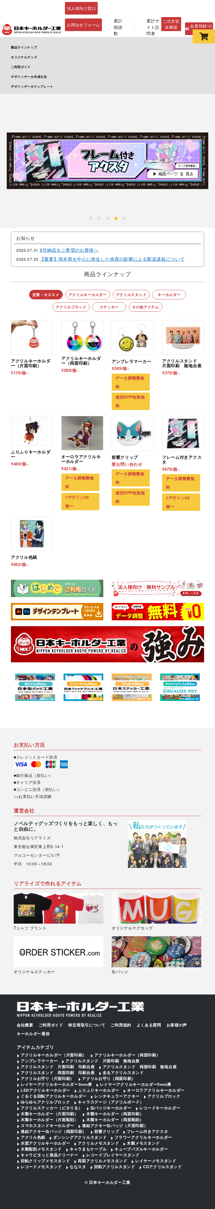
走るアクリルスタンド (123, 1072)
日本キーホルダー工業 (109, 1182)
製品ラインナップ (24, 47)
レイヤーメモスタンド (155, 1161)
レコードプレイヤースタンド (113, 1155)
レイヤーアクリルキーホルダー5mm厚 (135, 1084)
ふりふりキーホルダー (98, 1090)
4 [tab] (116, 219)
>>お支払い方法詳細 (33, 796)
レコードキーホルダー (160, 1108)
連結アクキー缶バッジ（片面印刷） (115, 1125)
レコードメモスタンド (41, 1166)
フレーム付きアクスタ (147, 1131)
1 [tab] (91, 219)
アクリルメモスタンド (98, 1143)
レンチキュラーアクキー (117, 1096)
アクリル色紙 (33, 1137)
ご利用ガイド (21, 66)
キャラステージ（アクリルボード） (111, 1102)
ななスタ (78, 1166)
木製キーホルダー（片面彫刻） (49, 1119)
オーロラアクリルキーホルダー (156, 1090)
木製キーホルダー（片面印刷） (49, 1114)
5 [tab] (124, 219)
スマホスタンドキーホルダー (47, 1125)
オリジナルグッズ (24, 57)
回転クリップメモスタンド (45, 1161)
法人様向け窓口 (81, 8)
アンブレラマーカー (39, 1061)
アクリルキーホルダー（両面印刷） (127, 1055)
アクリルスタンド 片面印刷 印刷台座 (58, 1066)
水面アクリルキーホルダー (45, 1143)
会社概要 (25, 1025)
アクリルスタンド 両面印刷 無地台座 (140, 1066)
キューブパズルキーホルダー (141, 1149)
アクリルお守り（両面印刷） (108, 1078)
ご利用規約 (121, 1025)
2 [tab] (99, 219)
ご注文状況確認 (171, 24)
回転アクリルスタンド (114, 1166)
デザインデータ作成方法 (29, 76)
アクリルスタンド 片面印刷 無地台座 (103, 1061)
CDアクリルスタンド (162, 1166)
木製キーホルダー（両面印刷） (115, 1114)
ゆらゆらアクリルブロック (45, 1102)
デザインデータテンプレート (32, 86)
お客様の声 (177, 1025)
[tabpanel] (107, 161)
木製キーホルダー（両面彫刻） (115, 1119)
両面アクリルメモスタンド (102, 1161)
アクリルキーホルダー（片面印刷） (54, 1055)
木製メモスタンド (143, 1143)
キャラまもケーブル (88, 1149)
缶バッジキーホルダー (111, 1108)
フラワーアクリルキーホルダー (143, 1137)
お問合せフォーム (83, 24)
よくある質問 (149, 1025)
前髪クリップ (106, 1131)
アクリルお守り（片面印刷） (47, 1078)
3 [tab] (107, 219)
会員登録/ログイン (201, 28)
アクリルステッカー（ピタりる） (52, 1108)
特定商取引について (86, 1025)
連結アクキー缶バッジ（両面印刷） (54, 1131)
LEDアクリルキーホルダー (45, 1090)
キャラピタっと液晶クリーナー (49, 1155)
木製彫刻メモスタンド (41, 1149)
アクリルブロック (164, 1096)
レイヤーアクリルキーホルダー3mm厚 (56, 1084)
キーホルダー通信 (33, 1033)
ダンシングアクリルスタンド (80, 1137)
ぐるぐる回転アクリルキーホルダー (54, 1096)
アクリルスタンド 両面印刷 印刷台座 (58, 1072)
